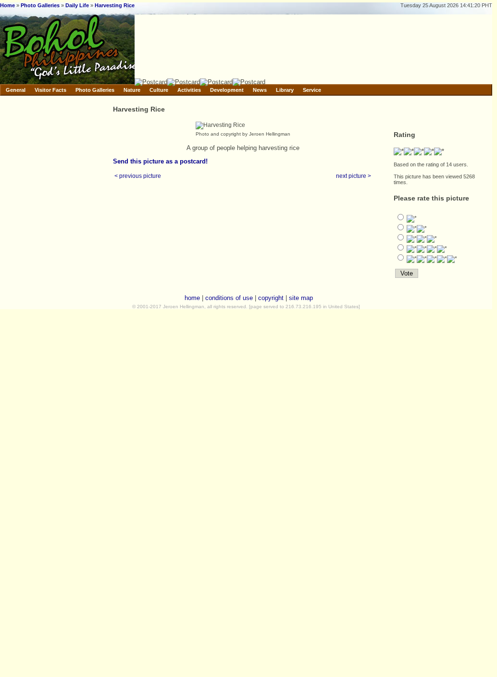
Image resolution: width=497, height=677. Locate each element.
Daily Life (77, 5)
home (192, 297)
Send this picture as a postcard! (160, 161)
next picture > (353, 176)
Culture (158, 90)
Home (7, 5)
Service (312, 90)
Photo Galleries (40, 5)
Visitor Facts (50, 90)
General (15, 90)
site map (301, 297)
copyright (271, 297)
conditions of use (229, 297)
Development (227, 90)
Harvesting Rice (115, 5)
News (260, 90)
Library (285, 90)
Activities (189, 90)
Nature (132, 90)
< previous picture (137, 176)
